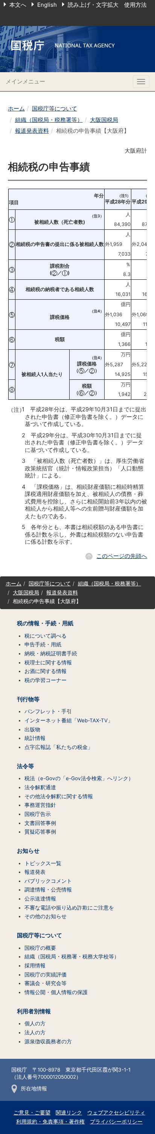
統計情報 (35, 738)
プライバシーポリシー (116, 1122)
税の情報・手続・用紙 (45, 623)
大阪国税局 (104, 119)
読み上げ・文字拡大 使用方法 (107, 4)
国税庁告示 (37, 814)
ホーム (16, 108)
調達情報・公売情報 (48, 890)
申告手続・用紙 (42, 644)
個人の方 (35, 1023)
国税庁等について (54, 108)
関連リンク (69, 1113)
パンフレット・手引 (48, 711)
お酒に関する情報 (45, 671)
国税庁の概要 (40, 948)
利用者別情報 (34, 1011)
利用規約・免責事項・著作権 (50, 1122)
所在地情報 (34, 1088)
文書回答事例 (40, 823)
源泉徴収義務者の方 (48, 1041)
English (47, 4)
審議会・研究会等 (45, 983)
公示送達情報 (40, 899)
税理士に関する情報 (48, 662)
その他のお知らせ (45, 916)
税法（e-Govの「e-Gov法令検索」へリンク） (79, 778)
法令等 (25, 766)
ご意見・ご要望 (32, 1113)
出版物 (32, 729)
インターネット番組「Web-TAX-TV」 (68, 720)
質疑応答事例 (40, 832)
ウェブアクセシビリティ (116, 1113)
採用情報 (35, 966)
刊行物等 (28, 699)
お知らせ (28, 850)
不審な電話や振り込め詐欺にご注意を (69, 908)
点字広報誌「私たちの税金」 (58, 747)
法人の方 (35, 1032)
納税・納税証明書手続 (50, 653)
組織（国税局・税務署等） (49, 119)
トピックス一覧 (42, 863)
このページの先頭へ (121, 555)
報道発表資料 (32, 130)
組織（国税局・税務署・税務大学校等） (71, 957)
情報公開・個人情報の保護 (56, 992)
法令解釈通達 (40, 787)
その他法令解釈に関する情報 (58, 796)
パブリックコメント (48, 881)
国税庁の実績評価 (45, 975)
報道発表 (35, 872)
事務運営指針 (40, 805)
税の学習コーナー (45, 680)
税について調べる (45, 636)
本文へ (17, 4)
